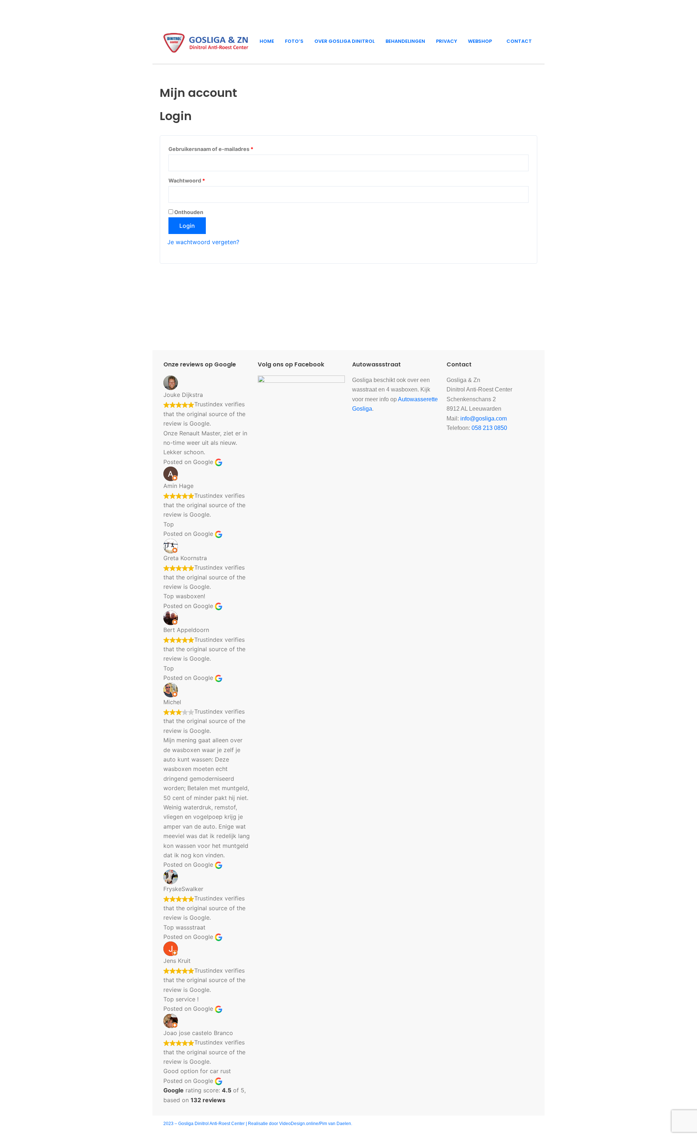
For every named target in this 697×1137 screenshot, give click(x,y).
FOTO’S (294, 41)
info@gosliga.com (483, 418)
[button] (481, 41)
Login (187, 225)
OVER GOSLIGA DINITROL (344, 41)
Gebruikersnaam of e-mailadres (220, 148)
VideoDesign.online (298, 1123)
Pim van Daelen (335, 1123)
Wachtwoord (196, 180)
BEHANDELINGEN (405, 41)
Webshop (480, 41)
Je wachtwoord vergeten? (203, 242)
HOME (267, 41)
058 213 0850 (489, 428)
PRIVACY (446, 41)
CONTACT (519, 41)
